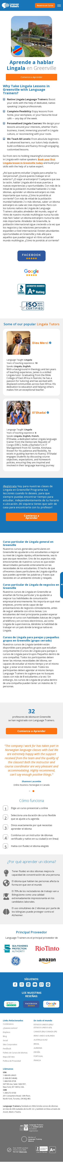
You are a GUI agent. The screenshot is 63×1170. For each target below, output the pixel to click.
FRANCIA (37, 1060)
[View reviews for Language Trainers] (45, 1149)
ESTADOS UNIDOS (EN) (43, 1024)
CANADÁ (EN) (39, 1031)
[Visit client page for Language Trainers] (18, 1150)
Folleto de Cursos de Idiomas (15, 1052)
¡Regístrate (10, 486)
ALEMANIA (38, 1048)
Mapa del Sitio (9, 1057)
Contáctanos (8, 1024)
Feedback (7, 1048)
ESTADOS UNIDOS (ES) (43, 1027)
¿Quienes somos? (10, 1028)
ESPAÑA (37, 1052)
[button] (29, 791)
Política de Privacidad (12, 1061)
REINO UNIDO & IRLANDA (44, 1035)
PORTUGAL (38, 1056)
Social (5, 1040)
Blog (5, 1036)
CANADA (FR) (51, 1031)
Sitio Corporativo (10, 1044)
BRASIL (36, 1044)
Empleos (6, 1032)
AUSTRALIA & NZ (40, 1040)
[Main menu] (59, 5)
